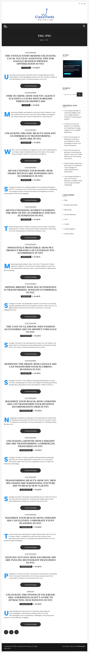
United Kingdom (69, 229)
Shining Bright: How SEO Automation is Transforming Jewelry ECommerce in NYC (30, 290)
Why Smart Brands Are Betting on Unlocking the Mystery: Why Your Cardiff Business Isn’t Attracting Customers (73, 154)
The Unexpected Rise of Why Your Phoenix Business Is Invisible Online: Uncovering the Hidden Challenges (73, 181)
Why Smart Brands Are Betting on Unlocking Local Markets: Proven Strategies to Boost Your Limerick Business (72, 141)
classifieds (36, 68)
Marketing (30, 591)
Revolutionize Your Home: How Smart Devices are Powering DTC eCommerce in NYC (30, 173)
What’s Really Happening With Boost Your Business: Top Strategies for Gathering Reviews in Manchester (73, 167)
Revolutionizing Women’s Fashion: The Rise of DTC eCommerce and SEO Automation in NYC (30, 213)
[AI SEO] (72, 69)
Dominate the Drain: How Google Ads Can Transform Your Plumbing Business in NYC (30, 367)
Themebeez (81, 646)
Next (16, 632)
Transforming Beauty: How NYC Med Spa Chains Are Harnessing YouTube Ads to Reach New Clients (30, 483)
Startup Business (30, 52)
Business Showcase (71, 205)
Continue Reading (30, 86)
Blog (65, 200)
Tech (66, 219)
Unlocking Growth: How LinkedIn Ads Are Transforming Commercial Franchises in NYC (30, 444)
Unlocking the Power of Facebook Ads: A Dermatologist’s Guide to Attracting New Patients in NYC (30, 597)
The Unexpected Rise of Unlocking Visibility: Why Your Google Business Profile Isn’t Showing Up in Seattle (73, 115)
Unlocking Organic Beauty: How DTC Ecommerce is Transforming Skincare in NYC (30, 136)
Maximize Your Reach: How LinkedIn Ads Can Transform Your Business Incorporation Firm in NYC (30, 404)
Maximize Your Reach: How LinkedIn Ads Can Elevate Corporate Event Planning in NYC (30, 520)
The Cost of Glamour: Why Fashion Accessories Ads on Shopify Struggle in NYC (30, 329)
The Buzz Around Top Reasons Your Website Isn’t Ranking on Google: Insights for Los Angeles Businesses (72, 128)
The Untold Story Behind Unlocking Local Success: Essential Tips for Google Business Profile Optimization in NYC (30, 59)
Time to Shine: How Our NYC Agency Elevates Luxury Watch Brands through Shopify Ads (30, 98)
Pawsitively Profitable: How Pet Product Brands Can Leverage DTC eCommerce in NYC (30, 250)
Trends (66, 224)
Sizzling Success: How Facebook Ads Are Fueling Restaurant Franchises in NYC (30, 560)
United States (69, 234)
